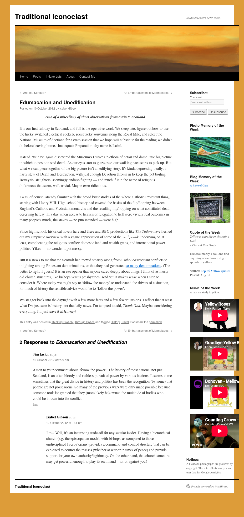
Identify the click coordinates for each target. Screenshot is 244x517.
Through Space (85, 322)
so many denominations (143, 265)
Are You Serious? (33, 92)
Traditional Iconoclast (51, 16)
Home (24, 76)
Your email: (196, 97)
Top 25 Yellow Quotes (215, 271)
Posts (37, 76)
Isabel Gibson (68, 108)
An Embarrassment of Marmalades (148, 92)
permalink (155, 322)
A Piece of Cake (199, 185)
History (115, 322)
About (70, 76)
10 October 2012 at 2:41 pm (64, 423)
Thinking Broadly (62, 322)
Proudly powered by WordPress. (209, 486)
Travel (125, 322)
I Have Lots (54, 76)
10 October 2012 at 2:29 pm (51, 360)
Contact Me (87, 76)
